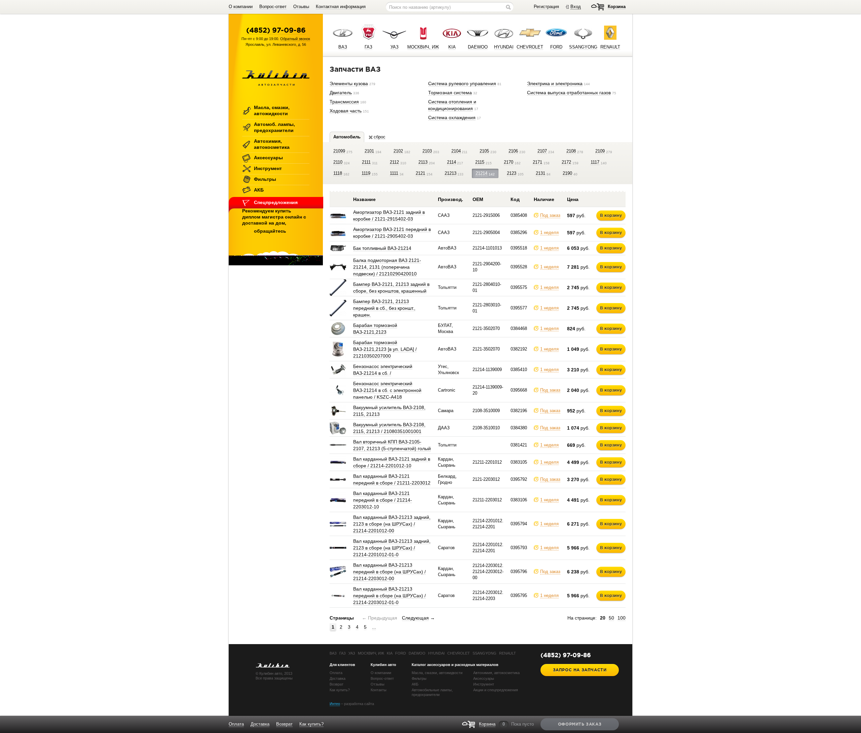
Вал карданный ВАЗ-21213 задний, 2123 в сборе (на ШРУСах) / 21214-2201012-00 (391, 523)
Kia (389, 653)
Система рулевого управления (462, 83)
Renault (507, 653)
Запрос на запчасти (580, 670)
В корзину (611, 215)
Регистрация (546, 6)
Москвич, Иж (371, 653)
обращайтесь (270, 231)
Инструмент (268, 168)
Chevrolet (458, 653)
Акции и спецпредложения (495, 690)
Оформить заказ (579, 724)
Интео (335, 704)
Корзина (617, 6)
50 (611, 618)
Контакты (378, 690)
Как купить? (340, 690)
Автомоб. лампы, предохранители (274, 127)
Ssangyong (484, 653)
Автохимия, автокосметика (272, 144)
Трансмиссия (344, 101)
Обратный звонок (295, 39)
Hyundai (436, 653)
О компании (241, 6)
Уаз (351, 653)
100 (621, 618)
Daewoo (417, 653)
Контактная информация (341, 6)
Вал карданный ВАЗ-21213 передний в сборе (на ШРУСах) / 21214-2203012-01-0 (389, 595)
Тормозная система (450, 92)
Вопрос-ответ (273, 6)
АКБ (259, 190)
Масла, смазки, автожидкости (272, 110)
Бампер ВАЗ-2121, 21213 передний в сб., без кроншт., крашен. (384, 308)
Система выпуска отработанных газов (569, 92)
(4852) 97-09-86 (276, 30)
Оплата (336, 673)
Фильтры (265, 179)
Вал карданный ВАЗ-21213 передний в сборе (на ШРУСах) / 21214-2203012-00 (389, 571)
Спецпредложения (276, 202)
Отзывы (301, 6)
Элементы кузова (349, 83)
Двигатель (341, 92)
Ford (400, 653)
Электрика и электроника (555, 83)
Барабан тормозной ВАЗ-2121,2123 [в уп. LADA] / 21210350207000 (385, 349)
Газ (342, 653)
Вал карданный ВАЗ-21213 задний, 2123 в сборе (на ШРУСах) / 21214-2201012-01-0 (391, 547)
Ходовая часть (346, 110)
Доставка (337, 678)
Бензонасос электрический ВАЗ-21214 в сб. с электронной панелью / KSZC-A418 (387, 390)
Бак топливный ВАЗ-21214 (382, 248)
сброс (379, 136)
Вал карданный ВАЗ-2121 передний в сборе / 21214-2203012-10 (382, 500)
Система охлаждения (452, 117)
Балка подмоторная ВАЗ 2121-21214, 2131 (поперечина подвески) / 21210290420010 (387, 267)
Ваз (333, 653)
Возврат (336, 684)
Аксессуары (268, 157)
